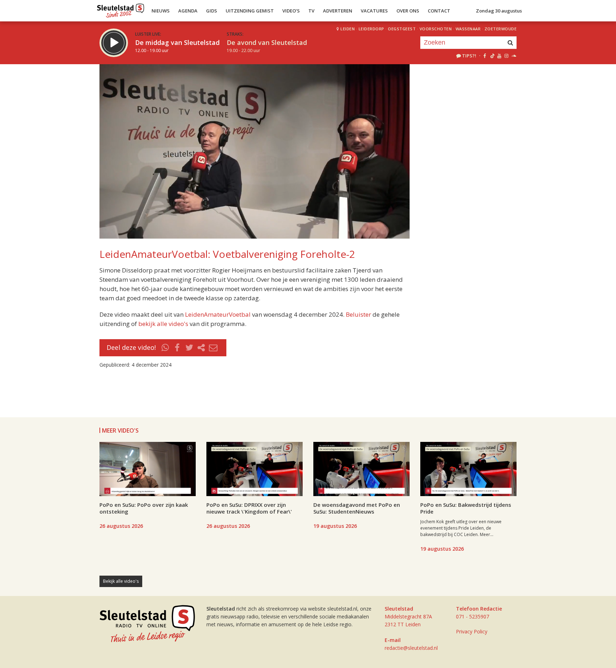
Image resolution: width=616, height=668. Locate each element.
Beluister (358, 314)
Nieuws (161, 10)
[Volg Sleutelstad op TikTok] (491, 55)
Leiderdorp (371, 28)
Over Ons (407, 10)
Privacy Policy (471, 631)
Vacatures (374, 10)
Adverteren (337, 10)
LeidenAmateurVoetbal (218, 314)
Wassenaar (468, 28)
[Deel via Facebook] (177, 348)
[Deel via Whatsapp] (165, 348)
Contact (439, 10)
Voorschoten (436, 28)
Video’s (291, 10)
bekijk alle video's (163, 324)
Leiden (347, 28)
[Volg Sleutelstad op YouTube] (499, 55)
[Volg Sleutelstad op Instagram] (506, 55)
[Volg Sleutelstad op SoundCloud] (513, 55)
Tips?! (469, 55)
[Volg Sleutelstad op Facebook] (484, 55)
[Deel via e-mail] (213, 348)
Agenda (187, 10)
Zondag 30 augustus (499, 10)
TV (311, 10)
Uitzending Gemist (250, 10)
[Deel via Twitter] (189, 348)
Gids (211, 10)
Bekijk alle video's (121, 581)
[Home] (120, 9)
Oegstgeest (402, 28)
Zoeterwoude (500, 28)
